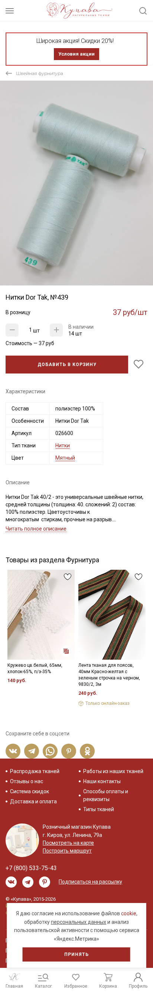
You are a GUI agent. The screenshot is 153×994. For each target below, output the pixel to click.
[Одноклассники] (87, 751)
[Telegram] (31, 751)
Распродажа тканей (34, 771)
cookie (128, 913)
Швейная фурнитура (39, 73)
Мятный (65, 458)
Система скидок (29, 791)
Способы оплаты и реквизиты (105, 795)
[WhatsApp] (50, 751)
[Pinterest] (68, 751)
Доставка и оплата (33, 801)
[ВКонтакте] (13, 751)
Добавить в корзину (67, 364)
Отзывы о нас (26, 781)
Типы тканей (98, 809)
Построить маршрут (67, 851)
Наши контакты (102, 781)
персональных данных (78, 922)
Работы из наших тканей (113, 771)
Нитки (62, 445)
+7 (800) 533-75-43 (31, 868)
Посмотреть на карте (68, 843)
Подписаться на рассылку (90, 882)
